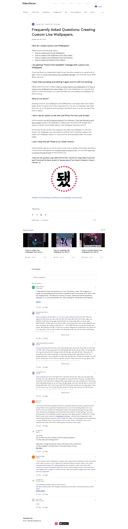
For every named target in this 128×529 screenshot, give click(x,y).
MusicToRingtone (76, 12)
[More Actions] (95, 287)
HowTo (92, 12)
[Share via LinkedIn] (41, 215)
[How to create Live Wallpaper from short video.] (35, 240)
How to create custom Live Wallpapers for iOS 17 (92, 251)
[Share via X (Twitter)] (37, 215)
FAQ (85, 12)
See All (103, 230)
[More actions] (95, 24)
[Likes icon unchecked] (37, 307)
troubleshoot (46, 12)
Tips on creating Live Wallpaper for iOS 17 (62, 251)
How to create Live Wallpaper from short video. (33, 251)
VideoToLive (35, 12)
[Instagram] (56, 523)
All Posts (25, 12)
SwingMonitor (57, 12)
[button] (103, 12)
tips (66, 12)
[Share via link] (45, 215)
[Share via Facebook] (32, 215)
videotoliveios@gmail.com (34, 520)
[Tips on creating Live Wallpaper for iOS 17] (64, 240)
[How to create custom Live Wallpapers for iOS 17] (92, 240)
